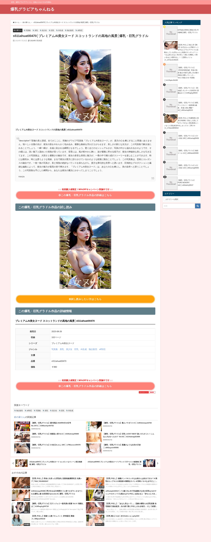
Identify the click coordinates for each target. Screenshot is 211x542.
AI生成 (60, 30)
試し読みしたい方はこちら (86, 299)
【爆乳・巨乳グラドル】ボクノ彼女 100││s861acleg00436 (188, 137)
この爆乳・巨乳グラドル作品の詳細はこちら (86, 195)
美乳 (36, 30)
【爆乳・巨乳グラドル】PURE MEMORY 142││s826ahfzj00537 (186, 182)
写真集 (28, 30)
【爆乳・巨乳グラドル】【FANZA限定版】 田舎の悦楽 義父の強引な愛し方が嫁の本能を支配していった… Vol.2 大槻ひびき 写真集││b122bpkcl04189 (181, 74)
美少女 (44, 30)
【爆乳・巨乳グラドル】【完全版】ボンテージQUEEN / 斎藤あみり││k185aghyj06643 (188, 90)
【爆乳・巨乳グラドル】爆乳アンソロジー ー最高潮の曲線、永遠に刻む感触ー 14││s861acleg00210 (188, 106)
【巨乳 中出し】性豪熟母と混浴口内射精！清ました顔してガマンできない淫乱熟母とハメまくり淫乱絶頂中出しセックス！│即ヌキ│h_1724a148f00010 (181, 123)
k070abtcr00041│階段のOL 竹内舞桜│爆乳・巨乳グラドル (188, 31)
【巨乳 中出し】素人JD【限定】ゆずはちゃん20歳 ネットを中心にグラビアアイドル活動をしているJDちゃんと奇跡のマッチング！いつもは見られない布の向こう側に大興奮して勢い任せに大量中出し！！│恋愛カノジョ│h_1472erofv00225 (181, 52)
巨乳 (52, 30)
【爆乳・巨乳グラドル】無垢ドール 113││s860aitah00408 (188, 152)
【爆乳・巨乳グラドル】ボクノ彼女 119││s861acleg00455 (188, 167)
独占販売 (70, 30)
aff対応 (80, 30)
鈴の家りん (18, 30)
